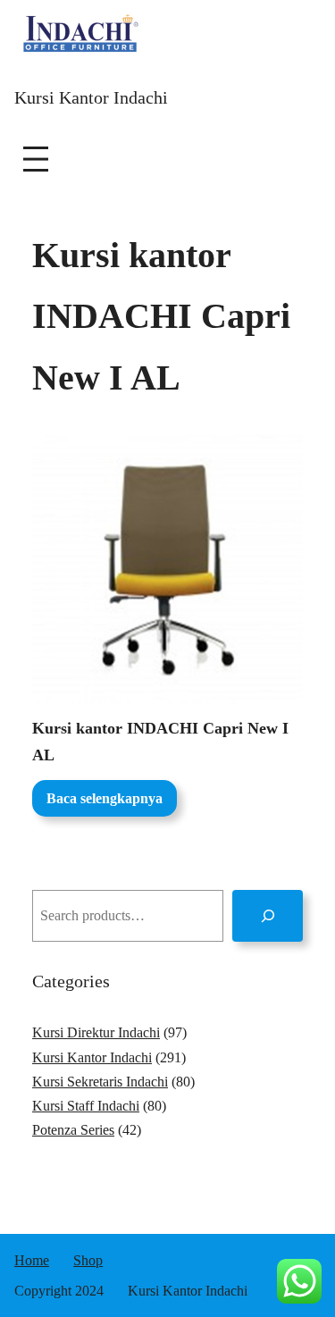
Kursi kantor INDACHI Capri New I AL (160, 742)
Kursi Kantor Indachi (91, 97)
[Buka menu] (35, 159)
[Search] (267, 915)
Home (31, 1260)
